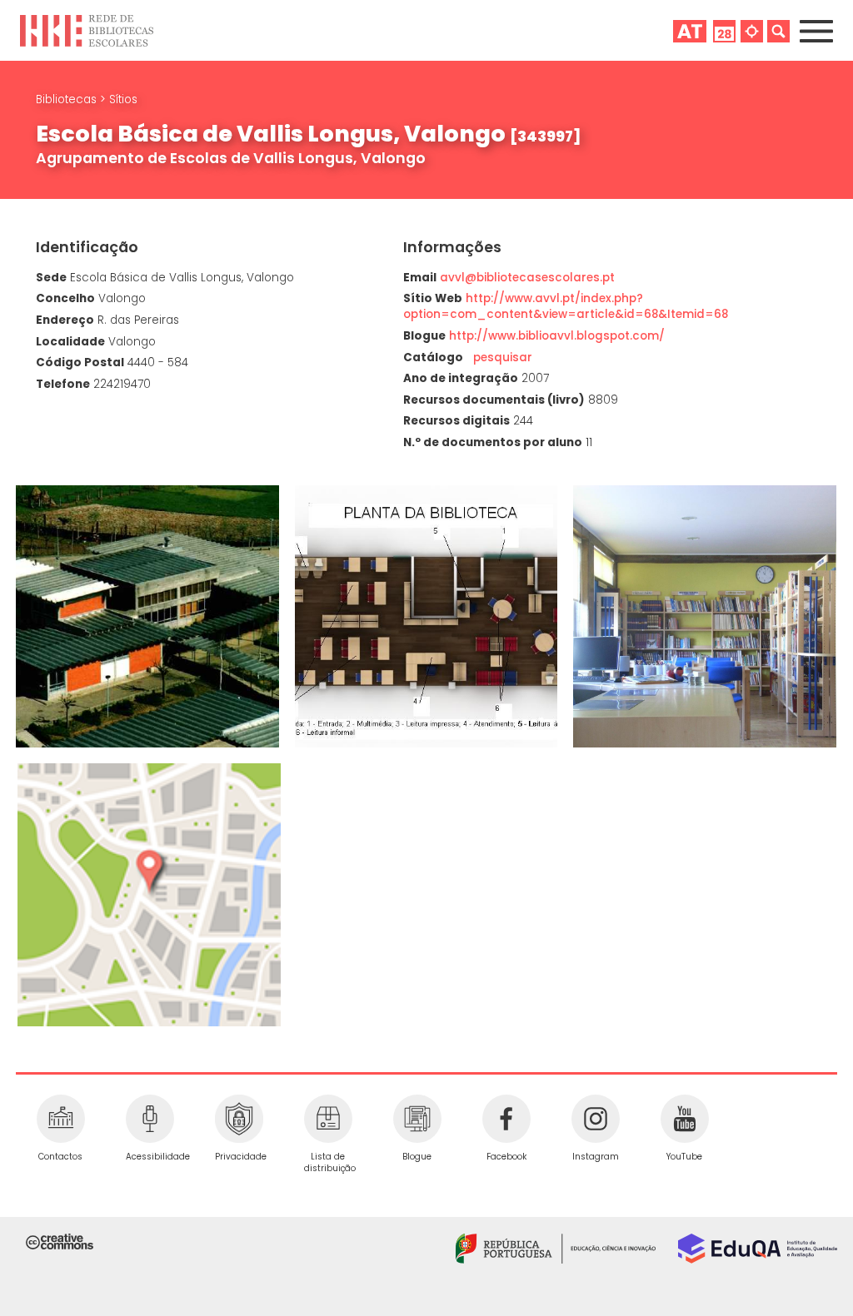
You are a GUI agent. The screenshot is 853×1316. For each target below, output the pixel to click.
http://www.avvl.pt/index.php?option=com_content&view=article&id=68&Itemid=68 (565, 306)
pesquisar (499, 357)
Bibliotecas (68, 99)
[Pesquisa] (778, 30)
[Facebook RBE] (506, 1119)
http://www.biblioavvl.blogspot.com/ (557, 336)
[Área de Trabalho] (689, 30)
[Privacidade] (238, 1119)
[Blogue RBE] (417, 1119)
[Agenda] (724, 30)
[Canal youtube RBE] (684, 1119)
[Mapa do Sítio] (752, 30)
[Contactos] (60, 1119)
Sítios (123, 99)
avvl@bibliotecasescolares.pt (527, 278)
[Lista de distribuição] (328, 1119)
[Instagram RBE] (595, 1119)
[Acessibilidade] (149, 1119)
